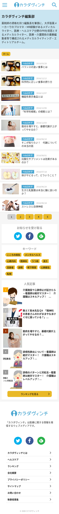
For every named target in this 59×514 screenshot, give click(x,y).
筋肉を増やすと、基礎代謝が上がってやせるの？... (39, 332)
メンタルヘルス (32, 254)
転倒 (9, 273)
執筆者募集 (13, 499)
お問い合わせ (14, 492)
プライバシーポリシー (19, 479)
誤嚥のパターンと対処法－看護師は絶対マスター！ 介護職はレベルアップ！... (39, 376)
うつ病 (35, 261)
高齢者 (10, 267)
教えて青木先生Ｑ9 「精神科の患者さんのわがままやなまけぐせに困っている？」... (39, 314)
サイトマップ (14, 486)
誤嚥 (20, 267)
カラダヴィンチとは (17, 452)
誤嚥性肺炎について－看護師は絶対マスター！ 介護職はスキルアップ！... (39, 355)
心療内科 (11, 261)
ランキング (13, 466)
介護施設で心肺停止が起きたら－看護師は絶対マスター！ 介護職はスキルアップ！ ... (39, 293)
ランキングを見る (29, 394)
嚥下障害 (31, 267)
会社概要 (12, 472)
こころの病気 (13, 254)
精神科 (23, 261)
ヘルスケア (13, 459)
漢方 (45, 261)
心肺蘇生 (45, 267)
